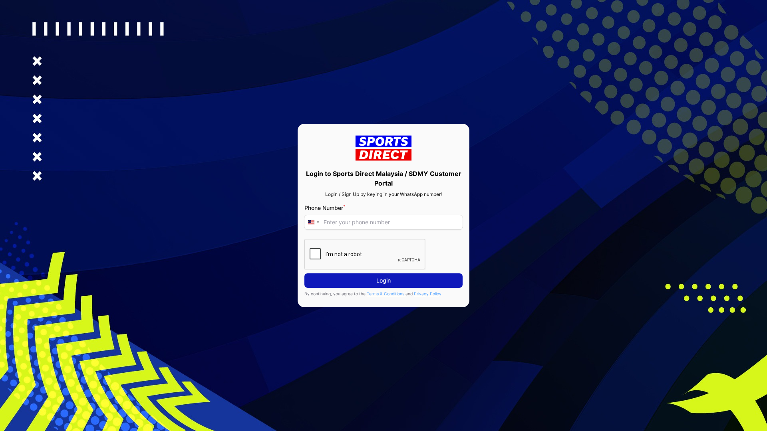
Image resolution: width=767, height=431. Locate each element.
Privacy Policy (427, 294)
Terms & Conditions (386, 294)
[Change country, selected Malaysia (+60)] (313, 222)
